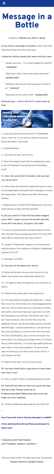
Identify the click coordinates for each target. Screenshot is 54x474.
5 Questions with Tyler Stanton (16, 440)
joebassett (12, 67)
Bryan (42, 38)
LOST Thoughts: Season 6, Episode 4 (19, 444)
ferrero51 (14, 88)
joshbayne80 (42, 94)
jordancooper (12, 77)
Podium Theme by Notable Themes (26, 462)
